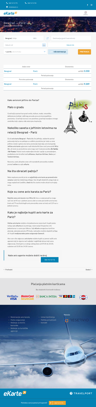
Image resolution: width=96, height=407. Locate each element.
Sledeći (88, 270)
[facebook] (87, 5)
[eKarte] (10, 13)
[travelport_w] (81, 393)
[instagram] (91, 5)
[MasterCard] (27, 296)
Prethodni (8, 270)
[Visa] (12, 296)
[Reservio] (76, 319)
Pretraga (84, 52)
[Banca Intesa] (46, 296)
